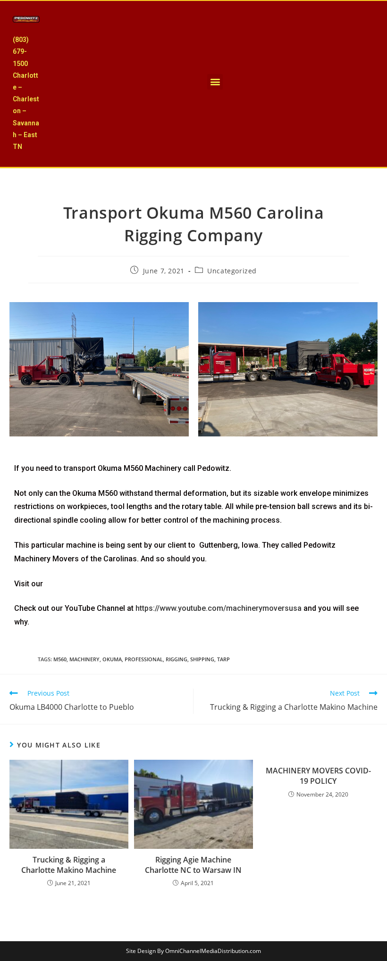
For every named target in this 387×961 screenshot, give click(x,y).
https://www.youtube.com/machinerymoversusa (218, 608)
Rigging (176, 659)
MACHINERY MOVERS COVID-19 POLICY (318, 775)
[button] (215, 82)
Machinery (84, 659)
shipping (202, 659)
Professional (144, 659)
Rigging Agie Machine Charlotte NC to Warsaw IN (193, 864)
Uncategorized (232, 270)
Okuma (112, 659)
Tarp (223, 659)
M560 (60, 659)
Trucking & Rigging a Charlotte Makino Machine (68, 864)
